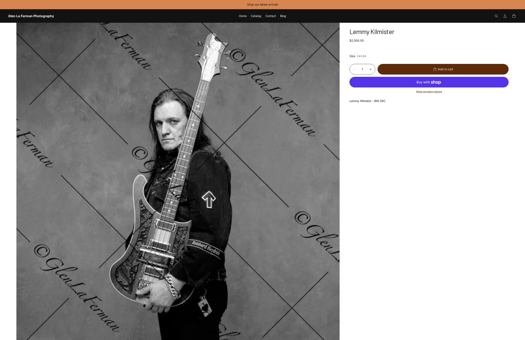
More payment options (429, 91)
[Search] (496, 15)
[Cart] (513, 15)
